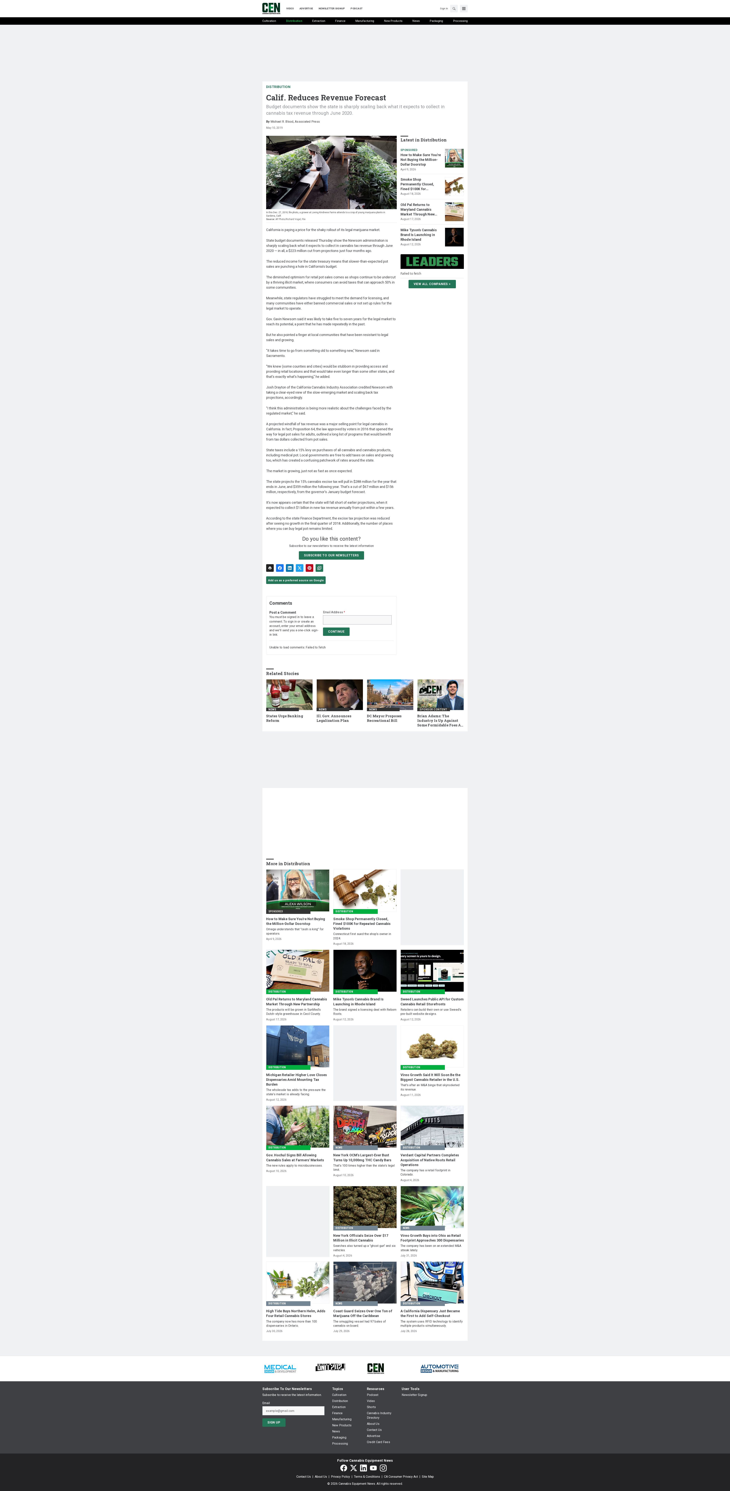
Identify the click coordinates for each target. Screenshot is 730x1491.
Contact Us (303, 1476)
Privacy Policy (340, 1476)
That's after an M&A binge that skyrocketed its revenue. (430, 1087)
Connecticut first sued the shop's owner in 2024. (362, 936)
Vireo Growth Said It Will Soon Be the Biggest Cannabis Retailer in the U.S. (430, 1077)
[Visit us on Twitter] (353, 1468)
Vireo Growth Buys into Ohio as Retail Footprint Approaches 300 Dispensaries (432, 1238)
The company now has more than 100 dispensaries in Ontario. (291, 1323)
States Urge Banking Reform (284, 718)
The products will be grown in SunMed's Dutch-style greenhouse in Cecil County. (293, 1012)
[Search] (454, 8)
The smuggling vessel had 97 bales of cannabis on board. (359, 1323)
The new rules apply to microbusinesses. (294, 1165)
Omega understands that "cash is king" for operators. (295, 931)
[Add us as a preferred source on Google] (319, 568)
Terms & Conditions (367, 1476)
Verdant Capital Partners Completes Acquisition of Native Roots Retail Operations (430, 1160)
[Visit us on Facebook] (343, 1468)
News (272, 709)
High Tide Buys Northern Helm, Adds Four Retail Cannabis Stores (295, 1313)
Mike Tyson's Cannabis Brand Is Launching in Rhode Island (419, 234)
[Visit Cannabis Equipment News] (375, 1368)
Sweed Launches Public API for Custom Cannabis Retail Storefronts (432, 1001)
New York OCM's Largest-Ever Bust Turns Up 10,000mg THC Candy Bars (362, 1157)
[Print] (270, 568)
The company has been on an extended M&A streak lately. (431, 1248)
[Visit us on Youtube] (373, 1468)
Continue (336, 631)
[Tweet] (299, 568)
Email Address (334, 612)
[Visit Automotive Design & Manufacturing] (439, 1368)
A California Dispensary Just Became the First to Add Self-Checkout (430, 1313)
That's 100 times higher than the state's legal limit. (364, 1168)
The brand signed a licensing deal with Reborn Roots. (364, 1012)
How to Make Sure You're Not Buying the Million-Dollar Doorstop (421, 159)
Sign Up (273, 1422)
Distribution (278, 87)
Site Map (428, 1476)
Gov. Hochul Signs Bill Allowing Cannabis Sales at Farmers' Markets (295, 1157)
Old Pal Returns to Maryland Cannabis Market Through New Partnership (418, 210)
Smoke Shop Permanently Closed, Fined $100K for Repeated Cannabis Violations (417, 184)
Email (266, 1403)
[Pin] (309, 568)
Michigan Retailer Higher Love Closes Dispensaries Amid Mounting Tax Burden (296, 1079)
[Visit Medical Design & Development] (280, 1368)
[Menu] (464, 8)
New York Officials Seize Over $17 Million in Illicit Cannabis (360, 1238)
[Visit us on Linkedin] (363, 1468)
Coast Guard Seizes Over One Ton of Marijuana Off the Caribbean (362, 1313)
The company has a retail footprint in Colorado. (425, 1172)
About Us (321, 1476)
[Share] (280, 568)
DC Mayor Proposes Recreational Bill (384, 718)
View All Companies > (432, 284)
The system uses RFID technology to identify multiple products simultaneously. (432, 1323)
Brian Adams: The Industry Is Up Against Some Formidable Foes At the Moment (439, 721)
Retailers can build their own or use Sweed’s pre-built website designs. (431, 1012)
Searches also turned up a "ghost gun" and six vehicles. (364, 1248)
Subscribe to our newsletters (331, 555)
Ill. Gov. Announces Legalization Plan (334, 718)
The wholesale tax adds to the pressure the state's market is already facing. (296, 1092)
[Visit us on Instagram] (383, 1468)
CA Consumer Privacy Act (401, 1476)
